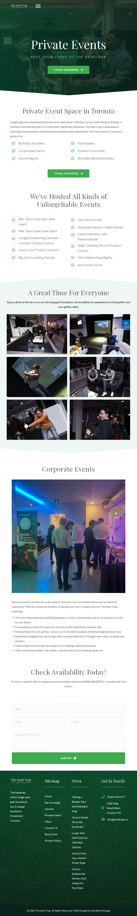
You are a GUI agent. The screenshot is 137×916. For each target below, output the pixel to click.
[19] (37, 377)
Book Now (51, 834)
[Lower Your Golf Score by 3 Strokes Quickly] (80, 840)
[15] (100, 377)
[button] (68, 70)
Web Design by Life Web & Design (92, 910)
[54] (37, 334)
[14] (37, 420)
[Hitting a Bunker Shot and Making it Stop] (80, 804)
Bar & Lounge (52, 802)
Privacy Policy (53, 840)
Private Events (53, 815)
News (48, 821)
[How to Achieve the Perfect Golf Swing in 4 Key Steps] (80, 878)
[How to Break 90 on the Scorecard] (80, 822)
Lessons (49, 808)
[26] (100, 420)
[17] (100, 334)
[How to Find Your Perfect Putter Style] (80, 858)
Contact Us (51, 827)
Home (48, 796)
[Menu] (38, 6)
